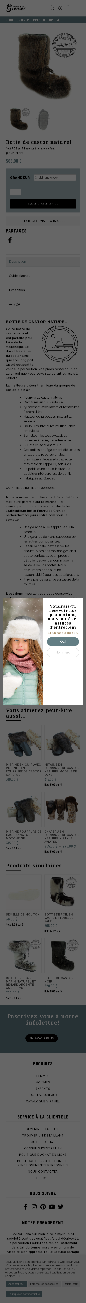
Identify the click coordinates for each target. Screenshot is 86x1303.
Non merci (63, 652)
